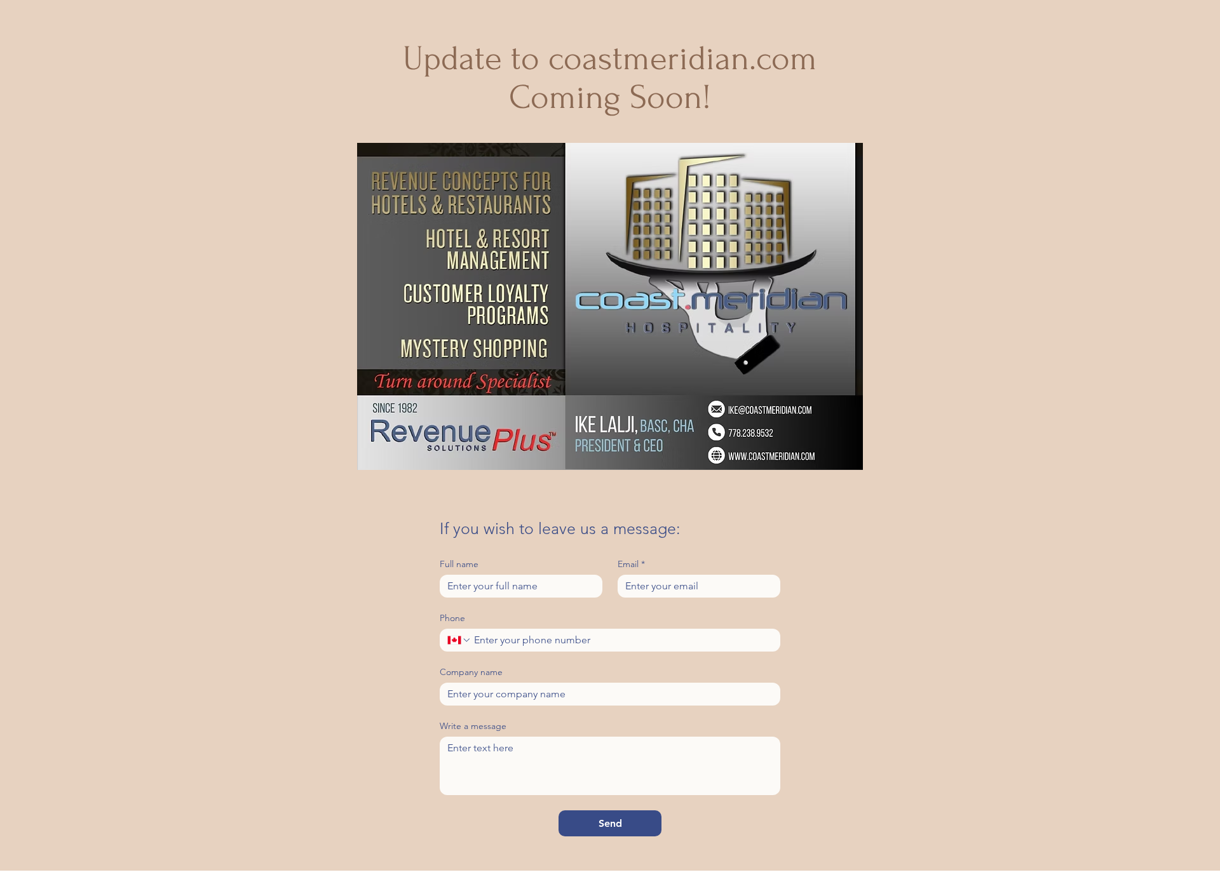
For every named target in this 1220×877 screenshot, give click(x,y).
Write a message (473, 726)
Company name (471, 672)
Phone (452, 618)
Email (631, 564)
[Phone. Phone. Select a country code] (459, 640)
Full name (459, 564)
